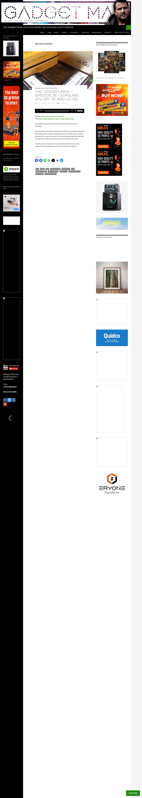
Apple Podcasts (48, 119)
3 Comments (63, 103)
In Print (64, 32)
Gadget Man (39, 88)
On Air (55, 32)
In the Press (73, 32)
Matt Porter (53, 171)
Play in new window (48, 116)
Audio (39, 103)
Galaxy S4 (66, 169)
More (72, 119)
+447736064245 (10, 387)
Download (60, 116)
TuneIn (62, 119)
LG (73, 169)
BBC (42, 169)
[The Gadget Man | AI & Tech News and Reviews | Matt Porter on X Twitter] (9, 400)
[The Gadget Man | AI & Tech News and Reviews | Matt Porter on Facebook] (5, 400)
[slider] (80, 111)
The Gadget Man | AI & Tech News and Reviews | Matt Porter (38, 27)
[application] (59, 111)
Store (49, 32)
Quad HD (64, 171)
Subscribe (133, 793)
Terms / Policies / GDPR (121, 32)
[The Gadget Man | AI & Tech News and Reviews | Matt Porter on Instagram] (14, 400)
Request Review (96, 32)
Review (54, 88)
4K (37, 169)
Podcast (48, 88)
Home (41, 32)
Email (57, 119)
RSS (67, 119)
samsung (40, 174)
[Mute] (76, 111)
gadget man (55, 169)
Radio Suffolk (75, 171)
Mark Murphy (41, 171)
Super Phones (51, 174)
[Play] (38, 111)
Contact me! (85, 32)
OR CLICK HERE (10, 392)
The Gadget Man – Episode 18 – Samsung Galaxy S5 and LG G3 (57, 96)
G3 (47, 169)
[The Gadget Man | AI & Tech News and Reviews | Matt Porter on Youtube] (5, 404)
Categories (107, 32)
